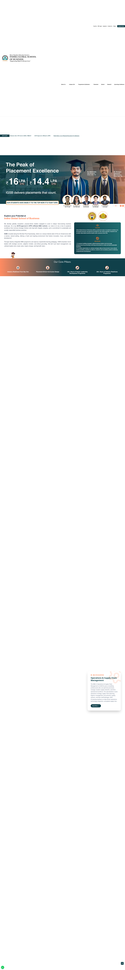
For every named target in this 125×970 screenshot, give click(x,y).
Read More (95, 704)
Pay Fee (94, 26)
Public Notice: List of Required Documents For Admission (41, 135)
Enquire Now (121, 26)
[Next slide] (123, 206)
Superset (104, 26)
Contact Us (110, 26)
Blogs (114, 26)
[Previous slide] (121, 206)
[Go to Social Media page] (122, 963)
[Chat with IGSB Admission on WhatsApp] (2, 967)
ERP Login (100, 26)
